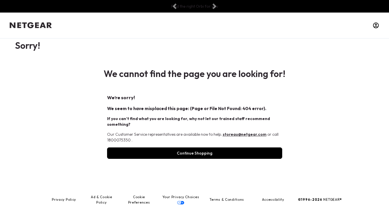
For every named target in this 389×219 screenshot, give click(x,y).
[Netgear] (31, 25)
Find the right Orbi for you (194, 6)
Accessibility (273, 199)
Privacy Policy (64, 199)
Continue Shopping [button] (194, 153)
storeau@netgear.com (245, 134)
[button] (174, 6)
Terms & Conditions (227, 199)
